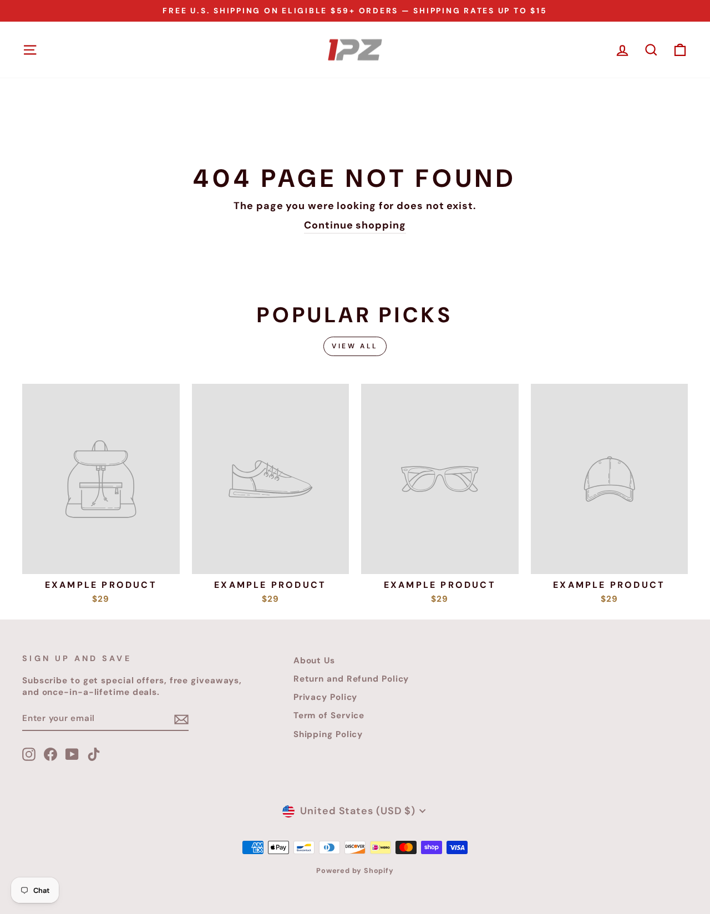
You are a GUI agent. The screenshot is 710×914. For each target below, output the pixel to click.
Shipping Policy (328, 734)
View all (355, 346)
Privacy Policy (325, 697)
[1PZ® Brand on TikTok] (93, 754)
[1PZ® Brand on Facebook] (50, 754)
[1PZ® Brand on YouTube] (72, 754)
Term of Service (329, 715)
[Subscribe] (181, 719)
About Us (314, 660)
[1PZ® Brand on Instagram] (29, 754)
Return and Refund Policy (351, 678)
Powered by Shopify (355, 870)
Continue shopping (354, 225)
